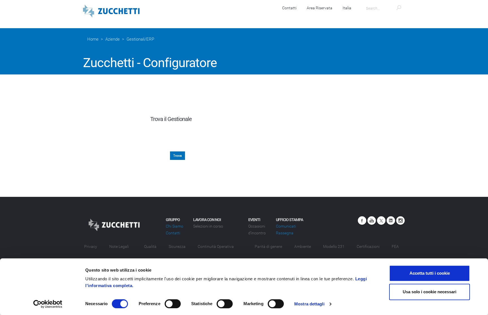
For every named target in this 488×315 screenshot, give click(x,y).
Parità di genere (268, 246)
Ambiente (302, 246)
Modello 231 (334, 246)
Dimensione (148, 148)
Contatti (289, 8)
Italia (347, 8)
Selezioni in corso (208, 226)
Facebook (362, 220)
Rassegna (284, 233)
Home (93, 39)
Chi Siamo (174, 226)
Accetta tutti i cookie (429, 273)
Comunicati (286, 226)
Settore (152, 136)
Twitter (381, 220)
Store (319, 16)
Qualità (150, 246)
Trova (177, 156)
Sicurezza (177, 246)
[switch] (173, 303)
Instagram (400, 220)
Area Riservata (319, 8)
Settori (295, 16)
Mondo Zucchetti (385, 16)
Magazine (346, 16)
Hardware (241, 16)
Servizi (269, 16)
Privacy (90, 246)
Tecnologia (148, 161)
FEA (395, 246)
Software (210, 16)
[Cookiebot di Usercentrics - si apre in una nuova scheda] (48, 304)
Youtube (371, 220)
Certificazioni (368, 246)
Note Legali (119, 246)
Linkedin (391, 220)
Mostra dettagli (309, 303)
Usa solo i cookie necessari (429, 291)
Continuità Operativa (216, 246)
